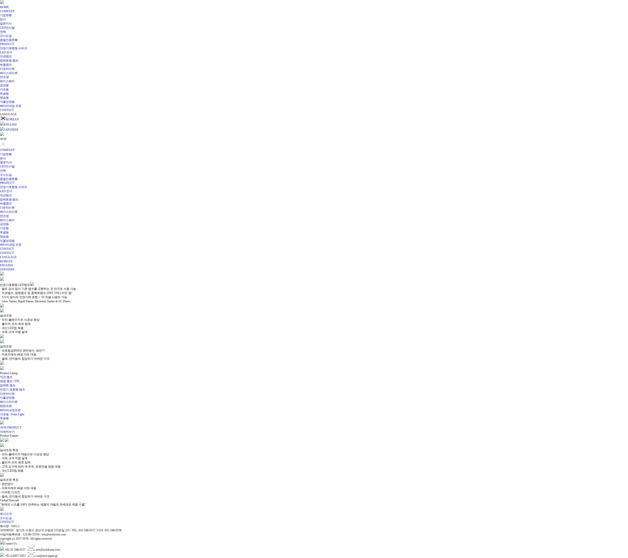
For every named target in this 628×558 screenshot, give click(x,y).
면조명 (4, 77)
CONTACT (7, 110)
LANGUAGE (8, 257)
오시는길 (6, 36)
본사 (3, 19)
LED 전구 (6, 52)
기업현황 (6, 15)
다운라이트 (7, 69)
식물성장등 (7, 101)
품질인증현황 (9, 40)
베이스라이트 (9, 73)
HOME (4, 7)
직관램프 (6, 56)
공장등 (4, 85)
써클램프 (6, 64)
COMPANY (7, 11)
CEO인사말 (7, 27)
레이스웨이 (7, 81)
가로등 (4, 89)
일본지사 (6, 23)
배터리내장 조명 (10, 106)
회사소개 (6, 514)
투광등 (4, 93)
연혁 (3, 32)
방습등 (4, 97)
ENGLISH (10, 124)
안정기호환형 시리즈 (13, 48)
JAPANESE (11, 129)
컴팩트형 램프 (9, 60)
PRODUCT (7, 44)
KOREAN (12, 119)
